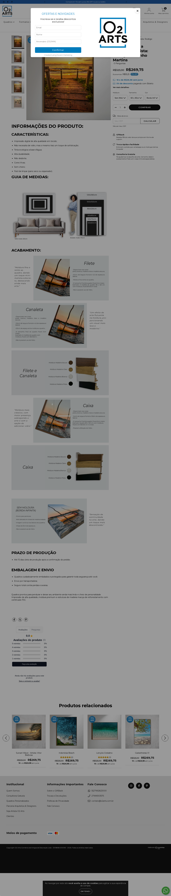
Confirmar (58, 50)
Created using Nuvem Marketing (58, 55)
